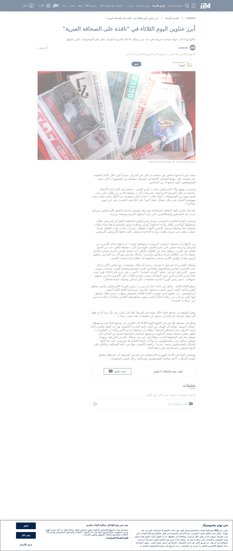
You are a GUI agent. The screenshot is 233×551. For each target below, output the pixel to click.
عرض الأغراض (25, 544)
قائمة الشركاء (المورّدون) (117, 538)
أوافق (25, 526)
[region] (116, 535)
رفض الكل (25, 535)
